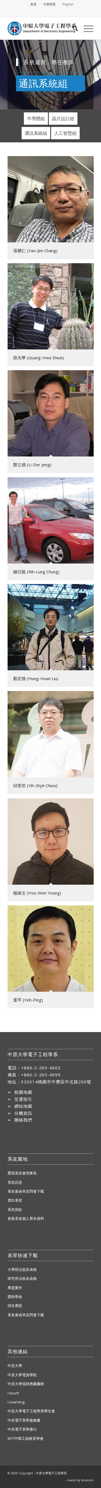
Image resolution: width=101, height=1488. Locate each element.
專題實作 (15, 1287)
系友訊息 (15, 1182)
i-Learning (16, 1401)
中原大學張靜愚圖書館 (26, 1383)
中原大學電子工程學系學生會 (31, 1410)
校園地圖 (23, 1092)
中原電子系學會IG (22, 1429)
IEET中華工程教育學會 (25, 1438)
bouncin (87, 1480)
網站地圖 (23, 1106)
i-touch (13, 1393)
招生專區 (15, 1305)
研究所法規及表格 (22, 1278)
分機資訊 (23, 1113)
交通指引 (23, 1099)
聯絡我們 (23, 1120)
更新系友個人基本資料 (26, 1218)
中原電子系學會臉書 (24, 1420)
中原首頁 (49, 4)
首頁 (33, 4)
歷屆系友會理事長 (22, 1173)
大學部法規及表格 (22, 1269)
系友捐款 (15, 1209)
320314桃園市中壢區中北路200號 (56, 1081)
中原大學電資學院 (22, 1374)
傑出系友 (15, 1200)
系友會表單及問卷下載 (26, 1191)
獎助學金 (15, 1296)
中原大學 (15, 1365)
